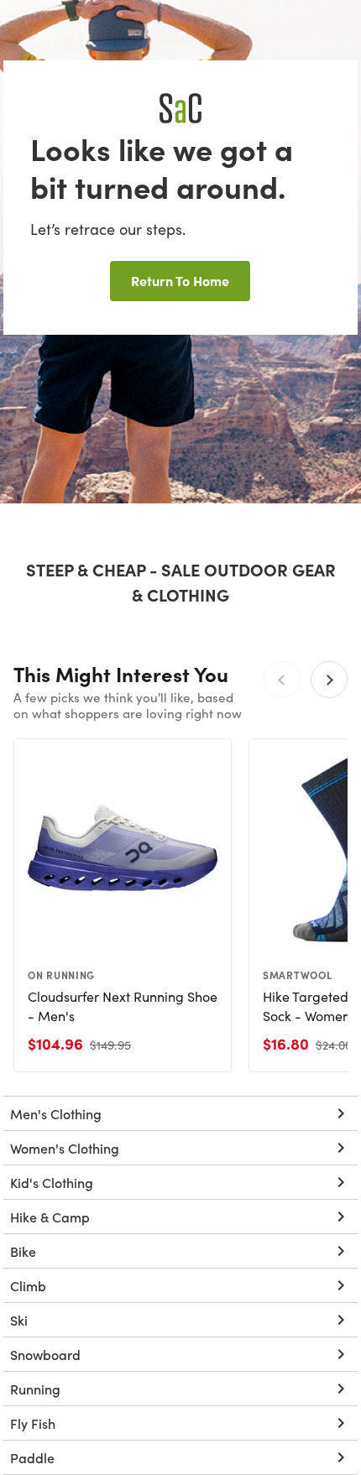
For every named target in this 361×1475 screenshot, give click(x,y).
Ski (19, 1320)
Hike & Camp (50, 1216)
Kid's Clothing (51, 1182)
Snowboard (45, 1354)
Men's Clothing (56, 1113)
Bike (23, 1251)
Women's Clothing (64, 1148)
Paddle (32, 1457)
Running (35, 1388)
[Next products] (329, 679)
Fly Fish (32, 1423)
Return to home (180, 280)
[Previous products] (282, 679)
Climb (28, 1285)
